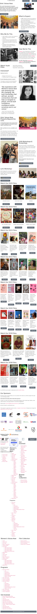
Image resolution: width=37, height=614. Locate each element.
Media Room (14, 475)
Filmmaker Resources (6, 600)
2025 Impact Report (15, 462)
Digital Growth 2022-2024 (16, 473)
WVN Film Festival (6, 569)
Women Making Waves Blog (8, 596)
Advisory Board (14, 459)
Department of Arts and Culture (6, 409)
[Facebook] (29, 443)
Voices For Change (6, 578)
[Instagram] (32, 443)
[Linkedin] (35, 445)
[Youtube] (32, 445)
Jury (14, 504)
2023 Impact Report (15, 469)
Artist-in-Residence (6, 580)
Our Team (13, 455)
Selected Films (16, 507)
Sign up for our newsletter (7, 601)
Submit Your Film (8, 576)
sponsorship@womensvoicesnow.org (12, 403)
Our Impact (14, 460)
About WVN (14, 454)
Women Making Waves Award (10, 575)
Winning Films (16, 508)
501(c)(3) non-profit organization (4, 443)
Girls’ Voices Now (6, 577)
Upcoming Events (6, 599)
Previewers (16, 523)
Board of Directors (6, 544)
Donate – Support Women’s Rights (24, 449)
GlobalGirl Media (21, 390)
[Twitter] (35, 443)
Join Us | (22, 451)
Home (13, 453)
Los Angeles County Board (21, 408)
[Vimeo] (29, 445)
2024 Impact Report (15, 466)
